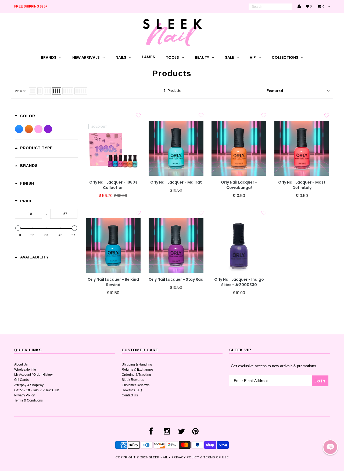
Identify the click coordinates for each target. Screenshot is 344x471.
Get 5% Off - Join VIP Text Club (36, 390)
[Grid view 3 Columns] (47, 90)
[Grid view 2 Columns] (39, 90)
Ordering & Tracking (136, 375)
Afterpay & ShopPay (29, 385)
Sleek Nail (158, 457)
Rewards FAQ (132, 390)
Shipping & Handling (137, 364)
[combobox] (270, 6)
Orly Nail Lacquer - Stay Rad (176, 279)
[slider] (18, 228)
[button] (330, 447)
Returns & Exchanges (137, 369)
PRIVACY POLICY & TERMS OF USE (200, 457)
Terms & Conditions (28, 400)
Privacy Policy (24, 395)
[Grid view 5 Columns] (67, 90)
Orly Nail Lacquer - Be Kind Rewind (113, 282)
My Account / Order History (33, 375)
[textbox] (28, 214)
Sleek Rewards (133, 380)
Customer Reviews (135, 385)
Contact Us (130, 395)
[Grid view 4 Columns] (56, 90)
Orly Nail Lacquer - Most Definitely (301, 185)
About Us (21, 364)
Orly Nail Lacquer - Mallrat (176, 182)
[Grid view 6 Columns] (80, 90)
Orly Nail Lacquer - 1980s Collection (113, 185)
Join (320, 380)
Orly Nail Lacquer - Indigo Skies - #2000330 (239, 282)
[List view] (32, 90)
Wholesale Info (25, 369)
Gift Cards (21, 380)
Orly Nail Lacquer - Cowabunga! (239, 185)
